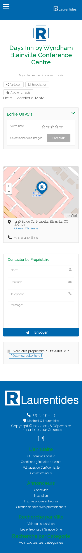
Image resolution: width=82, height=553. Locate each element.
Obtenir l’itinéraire (26, 228)
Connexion (41, 490)
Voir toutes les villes (41, 524)
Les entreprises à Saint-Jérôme (41, 529)
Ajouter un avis (20, 92)
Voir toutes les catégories (41, 542)
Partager (15, 84)
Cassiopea (55, 430)
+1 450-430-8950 (26, 237)
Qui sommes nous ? (41, 456)
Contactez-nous (41, 473)
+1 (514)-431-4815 (43, 415)
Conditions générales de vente (41, 462)
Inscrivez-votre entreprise (41, 501)
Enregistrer (38, 84)
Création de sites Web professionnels (41, 507)
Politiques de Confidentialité (41, 467)
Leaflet (71, 215)
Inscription (41, 495)
